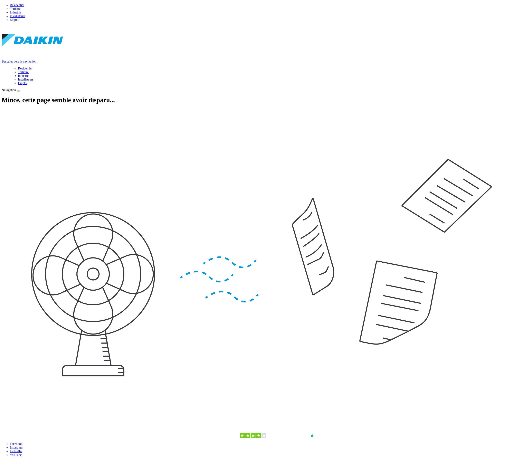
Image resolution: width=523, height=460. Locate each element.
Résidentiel (17, 5)
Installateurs (17, 16)
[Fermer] (18, 91)
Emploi (14, 19)
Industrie (15, 12)
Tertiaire (15, 8)
